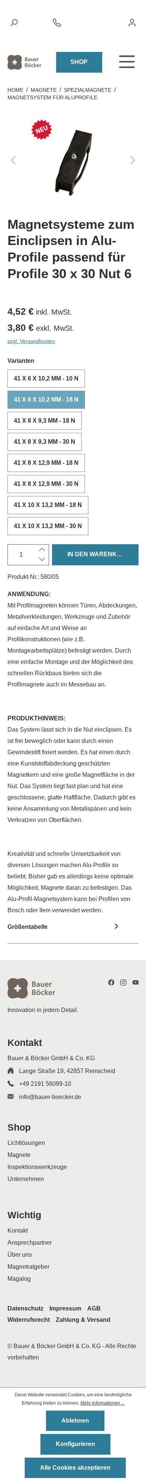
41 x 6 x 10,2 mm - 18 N (46, 399)
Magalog (19, 1279)
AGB (94, 1308)
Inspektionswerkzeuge (37, 1167)
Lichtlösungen (26, 1143)
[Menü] (127, 62)
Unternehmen (25, 1179)
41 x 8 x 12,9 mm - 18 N (46, 463)
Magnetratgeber (28, 1266)
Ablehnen (75, 1420)
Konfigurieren (75, 1444)
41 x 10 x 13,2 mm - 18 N (48, 505)
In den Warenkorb (98, 554)
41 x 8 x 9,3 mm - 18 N (44, 420)
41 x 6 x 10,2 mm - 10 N (46, 378)
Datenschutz (25, 1308)
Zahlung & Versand (83, 1320)
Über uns (19, 1254)
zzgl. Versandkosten (31, 341)
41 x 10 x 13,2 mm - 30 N (48, 526)
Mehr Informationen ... (102, 1403)
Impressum (65, 1308)
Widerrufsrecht (28, 1320)
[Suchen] (13, 24)
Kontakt (17, 1230)
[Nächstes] (133, 161)
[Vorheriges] (13, 161)
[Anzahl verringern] (42, 559)
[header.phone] (57, 24)
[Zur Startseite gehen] (24, 62)
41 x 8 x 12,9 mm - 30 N (46, 484)
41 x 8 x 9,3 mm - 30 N (44, 441)
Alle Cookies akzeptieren (75, 1467)
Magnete (19, 1155)
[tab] (73, 931)
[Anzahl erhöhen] (42, 550)
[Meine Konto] (132, 24)
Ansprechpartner (29, 1242)
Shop (79, 62)
